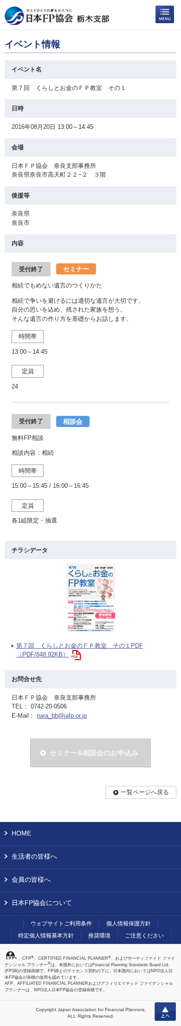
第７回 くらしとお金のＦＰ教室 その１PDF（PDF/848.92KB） (79, 650)
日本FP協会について (42, 902)
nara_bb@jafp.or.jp (62, 715)
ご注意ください (144, 935)
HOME (21, 833)
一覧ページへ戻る (145, 792)
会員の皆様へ (31, 879)
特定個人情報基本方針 (46, 935)
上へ (165, 1011)
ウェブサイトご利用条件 (61, 923)
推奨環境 (99, 935)
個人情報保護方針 (128, 923)
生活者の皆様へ (34, 856)
